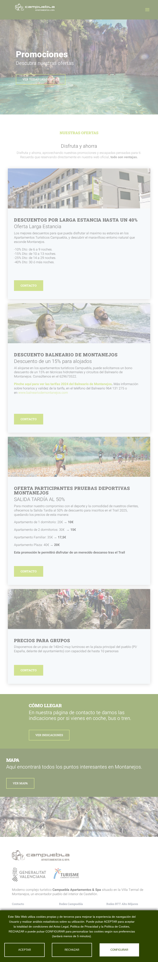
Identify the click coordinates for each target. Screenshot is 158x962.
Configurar (119, 949)
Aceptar (24, 949)
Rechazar (72, 949)
